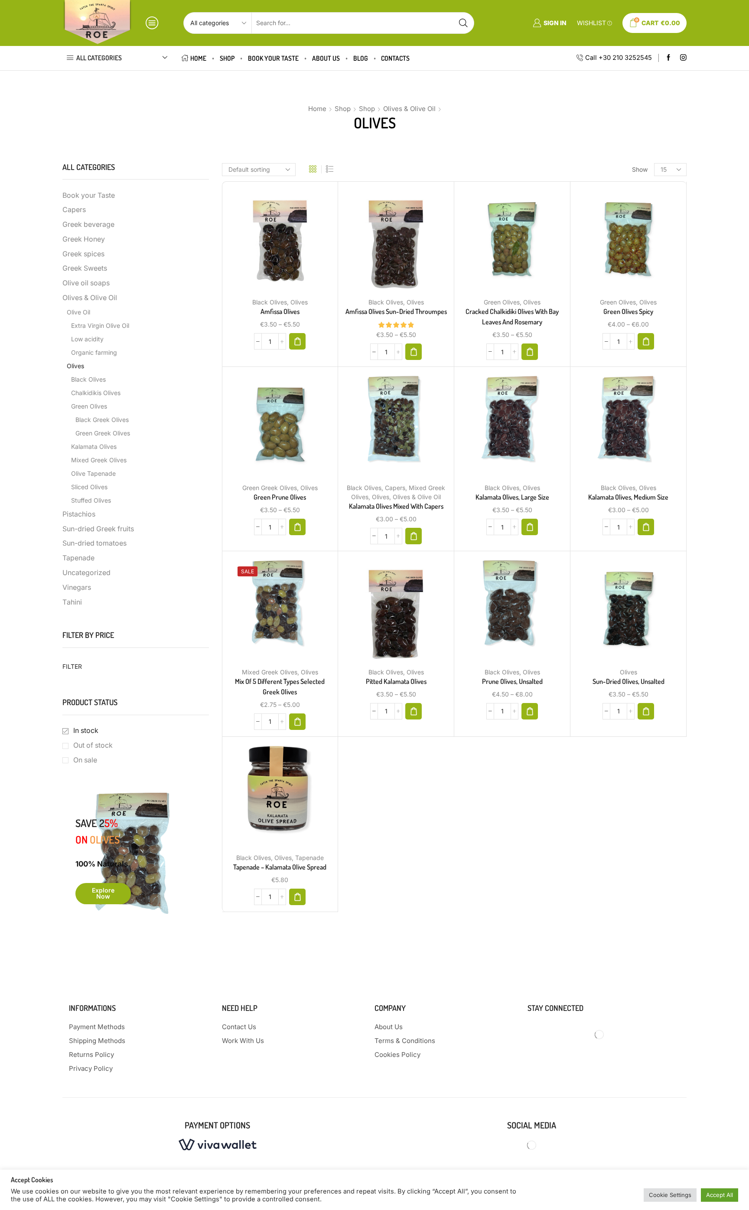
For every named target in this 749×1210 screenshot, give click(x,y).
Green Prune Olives (280, 497)
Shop (227, 58)
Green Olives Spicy (628, 311)
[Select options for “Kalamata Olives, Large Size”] (529, 527)
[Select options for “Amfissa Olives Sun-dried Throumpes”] (413, 351)
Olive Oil (78, 312)
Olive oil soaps (86, 283)
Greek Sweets (84, 268)
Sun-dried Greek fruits (98, 529)
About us (326, 58)
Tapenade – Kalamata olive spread (279, 867)
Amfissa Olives (280, 311)
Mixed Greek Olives (269, 672)
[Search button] (463, 23)
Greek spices (83, 254)
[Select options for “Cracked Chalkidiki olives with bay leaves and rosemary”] (529, 351)
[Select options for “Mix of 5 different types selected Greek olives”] (297, 721)
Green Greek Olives (269, 487)
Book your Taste (88, 195)
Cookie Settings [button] (670, 1194)
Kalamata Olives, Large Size (512, 497)
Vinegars (76, 587)
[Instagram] (683, 58)
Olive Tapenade (93, 473)
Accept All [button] (719, 1194)
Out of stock (93, 745)
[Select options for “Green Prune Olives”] (297, 527)
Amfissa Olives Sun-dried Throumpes (396, 311)
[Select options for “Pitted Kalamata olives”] (413, 711)
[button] (297, 897)
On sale (85, 760)
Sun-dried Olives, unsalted (628, 681)
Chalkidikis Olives (95, 392)
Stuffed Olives (91, 500)
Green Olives (502, 302)
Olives (299, 302)
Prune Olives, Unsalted (512, 681)
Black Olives (269, 302)
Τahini (72, 602)
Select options (271, 243)
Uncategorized (86, 573)
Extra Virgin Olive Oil (100, 325)
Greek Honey (83, 239)
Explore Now (103, 893)
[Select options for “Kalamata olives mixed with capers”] (413, 536)
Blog (360, 58)
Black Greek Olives (102, 419)
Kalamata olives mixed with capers (396, 506)
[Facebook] (668, 58)
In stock (85, 730)
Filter (72, 666)
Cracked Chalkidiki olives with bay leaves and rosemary (512, 316)
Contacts (395, 58)
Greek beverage (88, 224)
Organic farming (94, 352)
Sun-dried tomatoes (94, 543)
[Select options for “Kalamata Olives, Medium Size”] (646, 527)
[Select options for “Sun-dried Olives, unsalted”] (646, 711)
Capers (395, 487)
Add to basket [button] (271, 798)
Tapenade (309, 857)
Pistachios (78, 514)
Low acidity (87, 339)
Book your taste (273, 58)
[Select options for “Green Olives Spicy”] (646, 341)
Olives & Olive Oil (409, 109)
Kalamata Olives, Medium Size (628, 497)
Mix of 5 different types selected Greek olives (280, 686)
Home (198, 58)
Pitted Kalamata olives (396, 681)
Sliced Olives (89, 487)
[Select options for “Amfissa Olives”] (297, 341)
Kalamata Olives (94, 446)
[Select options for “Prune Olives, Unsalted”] (529, 711)
